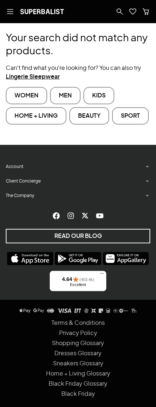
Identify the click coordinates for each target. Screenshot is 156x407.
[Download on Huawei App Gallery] (126, 258)
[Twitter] (85, 215)
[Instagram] (70, 215)
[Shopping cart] (145, 11)
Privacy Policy (78, 333)
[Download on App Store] (30, 258)
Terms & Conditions (78, 323)
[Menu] (102, 275)
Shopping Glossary (78, 343)
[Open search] (119, 11)
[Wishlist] (132, 11)
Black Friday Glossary (78, 384)
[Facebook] (56, 215)
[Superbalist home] (42, 11)
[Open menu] (10, 11)
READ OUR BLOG (78, 236)
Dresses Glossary (78, 353)
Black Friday (78, 394)
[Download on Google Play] (78, 258)
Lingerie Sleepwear (33, 77)
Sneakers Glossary (78, 363)
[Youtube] (99, 215)
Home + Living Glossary (78, 374)
